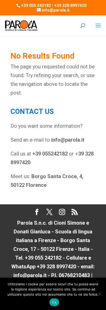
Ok (54, 302)
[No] (99, 293)
